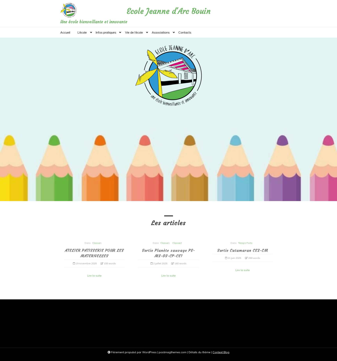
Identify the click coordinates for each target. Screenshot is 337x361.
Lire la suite (94, 275)
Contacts (184, 32)
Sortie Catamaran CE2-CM (242, 250)
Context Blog (221, 352)
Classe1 (97, 242)
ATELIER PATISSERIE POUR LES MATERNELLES (94, 253)
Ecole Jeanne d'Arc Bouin (169, 11)
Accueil (65, 32)
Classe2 (177, 242)
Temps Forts (245, 242)
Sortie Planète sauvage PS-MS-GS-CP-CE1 (168, 253)
